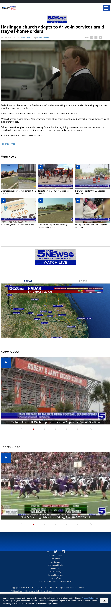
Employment (55, 559)
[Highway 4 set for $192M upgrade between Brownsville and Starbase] (92, 176)
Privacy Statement (55, 575)
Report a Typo (8, 143)
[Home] (18, 8)
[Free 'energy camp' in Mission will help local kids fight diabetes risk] (18, 210)
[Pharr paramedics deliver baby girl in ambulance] (92, 210)
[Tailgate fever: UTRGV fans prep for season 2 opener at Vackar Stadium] (55, 176)
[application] (55, 70)
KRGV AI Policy (55, 572)
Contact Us (55, 568)
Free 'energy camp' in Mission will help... (18, 224)
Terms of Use (55, 578)
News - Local (26, 37)
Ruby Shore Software (44, 591)
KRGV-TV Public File (55, 565)
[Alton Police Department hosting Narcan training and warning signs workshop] (55, 210)
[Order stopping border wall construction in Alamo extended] (18, 176)
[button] (55, 70)
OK (104, 601)
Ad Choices (55, 562)
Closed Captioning (56, 555)
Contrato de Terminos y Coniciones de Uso (55, 581)
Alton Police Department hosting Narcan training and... (52, 225)
